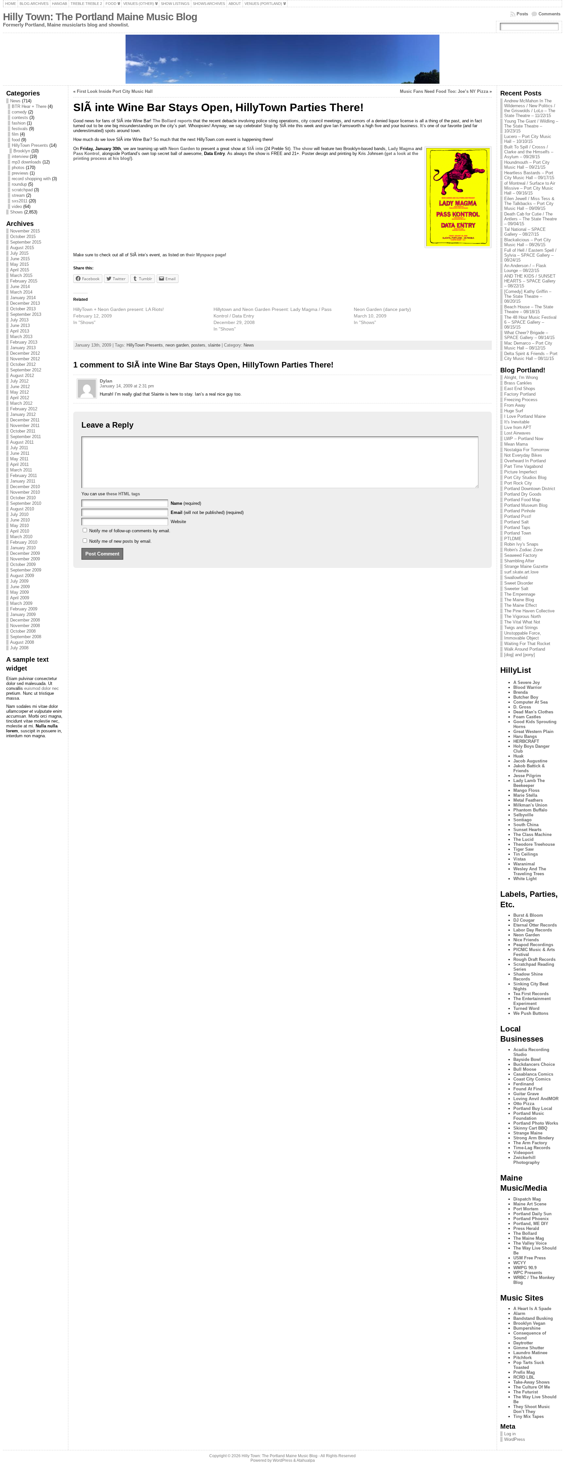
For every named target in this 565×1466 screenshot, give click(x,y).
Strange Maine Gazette (526, 566)
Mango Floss (526, 790)
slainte (214, 345)
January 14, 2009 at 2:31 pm (127, 386)
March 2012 (21, 403)
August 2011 (22, 442)
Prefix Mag (524, 1372)
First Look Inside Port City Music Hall (115, 91)
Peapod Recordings (533, 944)
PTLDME (513, 538)
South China (526, 824)
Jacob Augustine (530, 761)
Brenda (520, 692)
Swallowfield (515, 577)
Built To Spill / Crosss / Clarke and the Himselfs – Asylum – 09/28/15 (528, 152)
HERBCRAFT (526, 741)
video (17, 206)
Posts (522, 13)
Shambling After (519, 560)
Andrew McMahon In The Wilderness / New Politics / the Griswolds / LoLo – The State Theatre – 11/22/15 (529, 108)
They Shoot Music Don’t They (531, 1409)
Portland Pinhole (519, 510)
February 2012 (23, 408)
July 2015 (19, 253)
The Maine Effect (520, 605)
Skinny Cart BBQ (530, 1128)
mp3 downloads (26, 162)
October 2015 (23, 236)
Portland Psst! (517, 516)
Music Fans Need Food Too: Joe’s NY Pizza (444, 91)
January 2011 (22, 481)
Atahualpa (306, 1460)
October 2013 (23, 308)
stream (18, 195)
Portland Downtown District (529, 488)
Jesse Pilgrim (527, 775)
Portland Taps (517, 527)
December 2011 (25, 420)
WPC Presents (527, 1272)
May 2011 (19, 458)
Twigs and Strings (521, 627)
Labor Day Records (532, 930)
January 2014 (23, 297)
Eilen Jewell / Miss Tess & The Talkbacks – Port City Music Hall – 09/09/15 (529, 203)
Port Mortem (526, 1208)
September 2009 (25, 570)
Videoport (523, 1152)
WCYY (519, 1262)
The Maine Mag (528, 1238)
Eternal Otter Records (535, 925)
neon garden (177, 345)
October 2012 (23, 364)
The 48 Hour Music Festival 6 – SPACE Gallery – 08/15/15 (530, 322)
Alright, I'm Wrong (521, 377)
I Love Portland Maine (525, 416)
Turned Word (526, 1008)
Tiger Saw (523, 849)
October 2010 (23, 497)
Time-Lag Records (531, 1147)
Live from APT (517, 427)
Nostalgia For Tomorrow (526, 449)
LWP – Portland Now (523, 438)
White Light (525, 878)
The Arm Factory (530, 1142)
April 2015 (19, 269)
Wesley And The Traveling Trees (529, 871)
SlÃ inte (255, 148)
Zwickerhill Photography (526, 1160)
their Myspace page (205, 254)
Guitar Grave (526, 1093)
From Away (514, 405)
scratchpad (22, 189)
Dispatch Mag (527, 1199)
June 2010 (20, 520)
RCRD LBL (524, 1377)
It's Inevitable (516, 421)
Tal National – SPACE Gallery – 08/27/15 (525, 232)
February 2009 (23, 608)
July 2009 (19, 581)
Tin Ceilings (525, 854)
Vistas (519, 859)
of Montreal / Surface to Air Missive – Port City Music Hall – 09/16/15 (529, 188)
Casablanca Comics (533, 1074)
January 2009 (23, 614)
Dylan (106, 381)
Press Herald (526, 1228)
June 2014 (20, 286)
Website (178, 521)
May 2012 (19, 392)
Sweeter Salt (516, 588)
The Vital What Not (522, 622)
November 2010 (25, 492)
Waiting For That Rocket (527, 643)
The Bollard (525, 1233)
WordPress (514, 1439)
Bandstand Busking (533, 1318)
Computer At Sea (530, 702)
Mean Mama (516, 444)
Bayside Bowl (527, 1059)
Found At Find (527, 1088)
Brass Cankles (518, 383)
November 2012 (25, 358)
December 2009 (25, 553)
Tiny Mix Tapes (528, 1416)
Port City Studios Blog (525, 477)
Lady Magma (401, 148)
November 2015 (25, 231)
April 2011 (19, 464)
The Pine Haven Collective (529, 610)
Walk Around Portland (524, 649)
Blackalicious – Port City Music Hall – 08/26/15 (527, 242)
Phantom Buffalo (530, 810)
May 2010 (19, 525)
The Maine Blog (519, 599)
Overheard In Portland (525, 460)
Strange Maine (527, 1133)
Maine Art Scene (529, 1204)
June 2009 (20, 586)
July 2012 (19, 381)
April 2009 (19, 597)
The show (303, 148)
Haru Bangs (525, 736)
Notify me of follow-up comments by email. (129, 530)
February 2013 (23, 342)
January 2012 (23, 414)
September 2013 (25, 314)
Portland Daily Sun (532, 1213)
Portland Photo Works (535, 1123)
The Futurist (525, 1391)
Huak (518, 756)
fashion (19, 123)
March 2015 (21, 275)
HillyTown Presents (30, 145)
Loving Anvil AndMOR (535, 1098)
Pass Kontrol (86, 153)
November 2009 (25, 558)
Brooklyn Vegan (529, 1323)
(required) (186, 503)
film (15, 134)
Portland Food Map (522, 499)
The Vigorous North (522, 616)
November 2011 (25, 425)
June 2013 (20, 325)
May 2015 (19, 264)
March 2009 (21, 603)
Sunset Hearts (527, 829)
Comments (549, 13)
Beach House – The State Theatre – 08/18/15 (528, 309)
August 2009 (22, 575)
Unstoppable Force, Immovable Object (522, 635)
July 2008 (19, 647)
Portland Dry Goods (522, 494)
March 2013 (21, 336)
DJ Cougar (524, 920)
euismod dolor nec (41, 688)
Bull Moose (524, 1069)
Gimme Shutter (528, 1347)
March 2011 (21, 470)
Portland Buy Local (532, 1108)
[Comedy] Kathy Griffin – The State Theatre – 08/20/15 (527, 296)
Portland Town (517, 533)
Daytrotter (523, 1342)
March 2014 (21, 292)
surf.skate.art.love (521, 572)
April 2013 (19, 331)
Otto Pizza (523, 1103)
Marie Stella (525, 795)
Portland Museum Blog (525, 505)
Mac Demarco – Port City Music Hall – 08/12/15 (528, 345)
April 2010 (19, 531)
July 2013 (19, 319)
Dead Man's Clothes (533, 711)
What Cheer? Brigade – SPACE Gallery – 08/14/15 (529, 335)
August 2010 (22, 508)
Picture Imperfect (520, 471)
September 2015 (25, 242)
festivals (20, 128)
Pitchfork (522, 1357)
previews (20, 173)
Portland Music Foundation (528, 1116)
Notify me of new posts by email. (120, 541)
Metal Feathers (528, 800)
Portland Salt (516, 522)
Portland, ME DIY (530, 1223)
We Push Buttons (530, 1013)
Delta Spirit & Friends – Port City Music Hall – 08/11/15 (530, 356)
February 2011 (23, 475)
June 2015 (20, 258)
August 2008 (22, 642)
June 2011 (19, 453)
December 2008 (25, 620)
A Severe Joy (526, 682)
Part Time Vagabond (523, 466)
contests (20, 117)
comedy (19, 112)
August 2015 (22, 247)
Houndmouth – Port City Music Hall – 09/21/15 (527, 165)
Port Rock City (518, 483)
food (16, 139)
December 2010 (25, 486)
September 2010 (25, 503)
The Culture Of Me (531, 1387)
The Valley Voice (530, 1243)
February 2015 (23, 281)
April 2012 (19, 397)
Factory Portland (520, 394)
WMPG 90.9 (525, 1267)
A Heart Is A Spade (532, 1308)
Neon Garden (181, 148)
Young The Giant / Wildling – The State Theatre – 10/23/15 (531, 126)
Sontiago (522, 819)
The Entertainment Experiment (532, 1001)
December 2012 (25, 353)
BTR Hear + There (29, 106)
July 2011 (19, 447)
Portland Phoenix (531, 1218)
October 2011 (22, 431)
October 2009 (23, 564)
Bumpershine (526, 1328)
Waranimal (524, 863)
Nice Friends (526, 939)
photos (18, 167)
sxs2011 (19, 200)
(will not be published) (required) (207, 512)
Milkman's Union (530, 805)
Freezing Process (521, 399)
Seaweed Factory (520, 555)
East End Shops (519, 388)
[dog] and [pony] (519, 654)
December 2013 (25, 303)
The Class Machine (532, 834)
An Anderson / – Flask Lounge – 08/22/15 (525, 268)
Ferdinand (523, 1084)
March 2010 (21, 536)
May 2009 (19, 592)
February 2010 (23, 542)
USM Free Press (529, 1257)
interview (20, 156)
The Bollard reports (172, 120)
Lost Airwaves (517, 433)
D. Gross (522, 707)
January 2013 (23, 347)
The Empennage (519, 594)
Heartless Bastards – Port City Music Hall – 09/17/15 (529, 175)
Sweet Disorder (518, 583)
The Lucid (523, 839)
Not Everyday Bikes (523, 455)
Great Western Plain (533, 731)
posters (198, 345)
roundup (19, 184)
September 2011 (25, 436)
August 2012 (22, 375)
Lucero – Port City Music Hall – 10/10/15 (527, 139)
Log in (510, 1433)
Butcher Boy (525, 697)
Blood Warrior (527, 687)
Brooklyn (21, 150)
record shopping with (31, 178)
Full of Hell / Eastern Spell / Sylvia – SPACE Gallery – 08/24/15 (530, 255)
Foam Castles (527, 716)
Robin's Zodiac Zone (523, 549)
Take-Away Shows (531, 1382)
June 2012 (20, 386)
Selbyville (523, 814)
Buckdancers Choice (534, 1064)
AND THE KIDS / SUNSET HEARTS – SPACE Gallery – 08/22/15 (530, 281)
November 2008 (25, 625)
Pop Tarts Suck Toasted (528, 1365)
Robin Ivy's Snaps (521, 544)
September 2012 (25, 369)
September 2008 (25, 636)
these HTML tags (123, 493)
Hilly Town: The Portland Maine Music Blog (100, 17)
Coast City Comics (532, 1079)
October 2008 (23, 631)
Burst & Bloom (528, 915)
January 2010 (23, 547)
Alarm (519, 1313)
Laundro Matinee (530, 1352)
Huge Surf (513, 410)
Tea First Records (531, 993)
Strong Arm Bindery (533, 1137)
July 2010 (19, 514)
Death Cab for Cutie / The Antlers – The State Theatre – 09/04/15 (530, 219)
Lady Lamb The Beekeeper (529, 783)
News (15, 100)
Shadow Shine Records (528, 976)
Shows (16, 212)
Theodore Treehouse (534, 844)
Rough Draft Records (534, 959)
